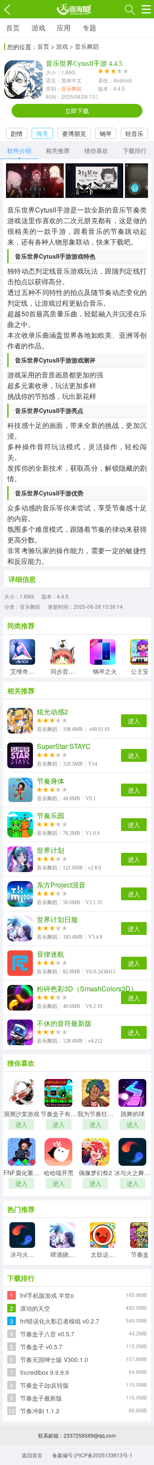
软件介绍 (19, 150)
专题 (89, 27)
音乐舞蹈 (71, 88)
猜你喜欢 (96, 150)
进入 (134, 720)
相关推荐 (58, 150)
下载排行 (135, 150)
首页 (13, 27)
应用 (64, 27)
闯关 (42, 133)
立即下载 (77, 110)
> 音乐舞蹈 (84, 46)
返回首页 (32, 1455)
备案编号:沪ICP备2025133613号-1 (92, 1455)
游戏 (38, 27)
